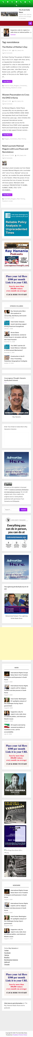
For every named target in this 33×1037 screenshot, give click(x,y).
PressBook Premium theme (20, 1035)
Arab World (7, 199)
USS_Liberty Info (19, 50)
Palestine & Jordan (16, 87)
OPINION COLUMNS (16, 306)
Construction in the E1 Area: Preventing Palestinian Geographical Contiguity (15, 358)
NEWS (17, 667)
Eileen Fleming (6, 87)
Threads (7, 964)
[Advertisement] (16, 643)
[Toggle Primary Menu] (30, 23)
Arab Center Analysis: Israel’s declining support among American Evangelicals (15, 324)
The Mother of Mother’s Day (14, 47)
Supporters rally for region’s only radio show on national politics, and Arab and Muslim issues (20, 31)
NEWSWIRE (16, 885)
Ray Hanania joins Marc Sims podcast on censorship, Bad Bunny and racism (15, 313)
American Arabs (8, 85)
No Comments (8, 53)
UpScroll (7, 962)
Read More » (7, 82)
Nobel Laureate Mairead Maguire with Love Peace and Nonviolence (15, 149)
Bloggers (16, 85)
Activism (13, 34)
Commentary (23, 85)
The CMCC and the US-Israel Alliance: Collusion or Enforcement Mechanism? (15, 348)
